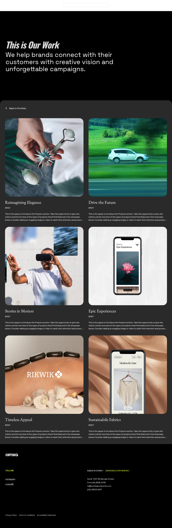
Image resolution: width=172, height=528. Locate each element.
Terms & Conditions (27, 515)
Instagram (10, 479)
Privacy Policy (11, 515)
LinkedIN (9, 484)
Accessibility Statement (46, 515)
